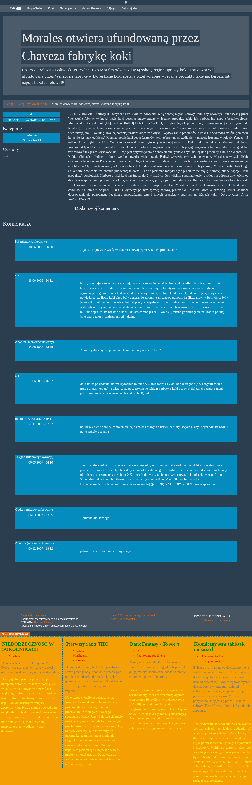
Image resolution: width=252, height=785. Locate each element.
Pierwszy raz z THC (87, 644)
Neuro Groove (91, 8)
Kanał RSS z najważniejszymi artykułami (133, 615)
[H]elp (111, 8)
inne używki (32, 140)
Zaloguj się (129, 8)
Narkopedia (68, 8)
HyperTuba (34, 8)
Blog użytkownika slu (32, 104)
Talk (15, 8)
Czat (51, 8)
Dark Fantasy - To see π (154, 644)
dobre (32, 135)
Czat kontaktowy (43, 622)
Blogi (9, 104)
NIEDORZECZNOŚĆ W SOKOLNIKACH (28, 646)
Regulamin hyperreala (33, 615)
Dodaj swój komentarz (97, 208)
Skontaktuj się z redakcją (217, 620)
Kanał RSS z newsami (123, 619)
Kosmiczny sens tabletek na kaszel (219, 646)
